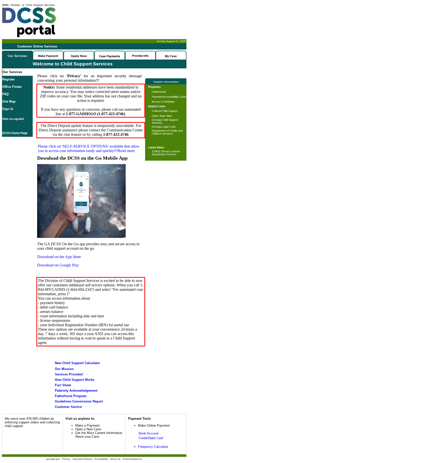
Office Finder (12, 87)
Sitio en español (13, 119)
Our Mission (64, 369)
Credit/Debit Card (151, 438)
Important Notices (82, 459)
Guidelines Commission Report (79, 401)
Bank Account (149, 433)
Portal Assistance (132, 459)
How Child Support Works (74, 380)
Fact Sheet (63, 385)
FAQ (5, 94)
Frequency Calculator (153, 446)
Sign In (7, 109)
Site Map (8, 101)
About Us (115, 459)
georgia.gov (53, 459)
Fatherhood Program (71, 396)
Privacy (66, 459)
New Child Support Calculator (77, 363)
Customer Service (68, 407)
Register (8, 79)
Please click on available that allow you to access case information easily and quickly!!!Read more (88, 148)
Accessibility (101, 459)
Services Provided (69, 374)
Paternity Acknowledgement (76, 390)
